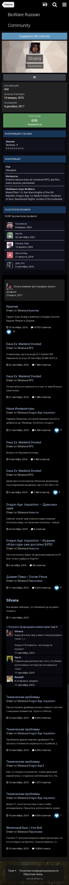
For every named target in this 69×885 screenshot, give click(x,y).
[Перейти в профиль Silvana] (10, 287)
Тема (11, 870)
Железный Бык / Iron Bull (24, 828)
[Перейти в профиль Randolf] (10, 679)
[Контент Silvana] (34, 77)
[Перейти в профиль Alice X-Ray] (10, 255)
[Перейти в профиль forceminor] (10, 225)
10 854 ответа (42, 848)
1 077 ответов (42, 782)
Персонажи (35, 580)
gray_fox (19, 263)
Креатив (12, 306)
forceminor (21, 223)
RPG (31, 348)
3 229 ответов (42, 587)
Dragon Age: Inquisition (42, 412)
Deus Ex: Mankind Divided (23, 344)
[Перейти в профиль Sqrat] (10, 659)
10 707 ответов (42, 327)
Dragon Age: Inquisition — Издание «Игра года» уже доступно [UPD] (30, 542)
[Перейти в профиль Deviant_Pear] (10, 245)
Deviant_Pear (22, 243)
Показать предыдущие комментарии (32, 627)
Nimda (18, 233)
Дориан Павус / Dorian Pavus (26, 577)
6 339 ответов (42, 717)
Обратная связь (33, 874)
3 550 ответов (42, 430)
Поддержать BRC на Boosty (34, 36)
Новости (34, 512)
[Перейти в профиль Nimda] (10, 235)
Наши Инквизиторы (20, 408)
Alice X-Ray (21, 253)
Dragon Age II (36, 765)
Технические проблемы (23, 697)
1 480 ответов (42, 364)
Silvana (17, 286)
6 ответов (39, 529)
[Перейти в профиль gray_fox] (10, 265)
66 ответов (38, 565)
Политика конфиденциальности (39, 870)
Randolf (19, 677)
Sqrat (18, 657)
